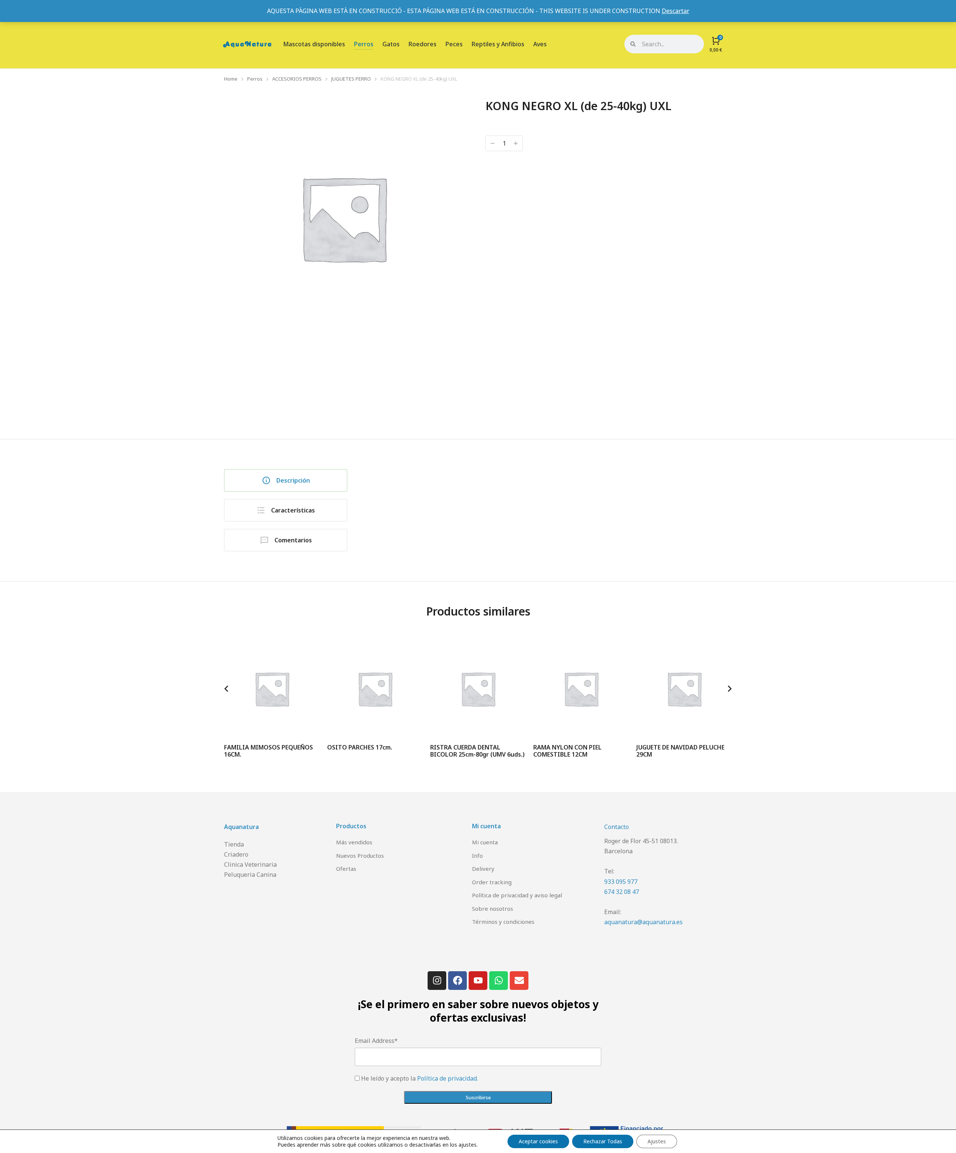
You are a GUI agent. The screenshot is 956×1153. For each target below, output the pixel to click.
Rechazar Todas (602, 1141)
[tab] (285, 480)
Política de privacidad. (447, 1078)
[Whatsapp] (498, 980)
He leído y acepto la (419, 1078)
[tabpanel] (551, 503)
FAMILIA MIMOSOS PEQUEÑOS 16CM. (268, 750)
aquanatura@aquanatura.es (643, 922)
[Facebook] (457, 980)
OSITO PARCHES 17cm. (359, 747)
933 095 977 (620, 882)
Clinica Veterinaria (250, 864)
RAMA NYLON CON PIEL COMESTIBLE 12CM (567, 750)
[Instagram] (437, 980)
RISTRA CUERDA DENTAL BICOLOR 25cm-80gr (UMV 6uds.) (477, 750)
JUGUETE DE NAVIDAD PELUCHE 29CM (680, 750)
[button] (226, 689)
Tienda (234, 844)
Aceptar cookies (538, 1141)
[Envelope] (519, 980)
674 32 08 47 (621, 892)
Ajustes (657, 1141)
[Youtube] (478, 980)
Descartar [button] (675, 11)
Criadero (236, 854)
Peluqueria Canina (250, 874)
